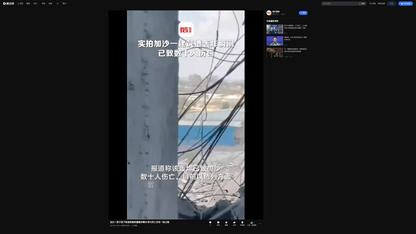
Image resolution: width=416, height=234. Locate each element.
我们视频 (275, 12)
